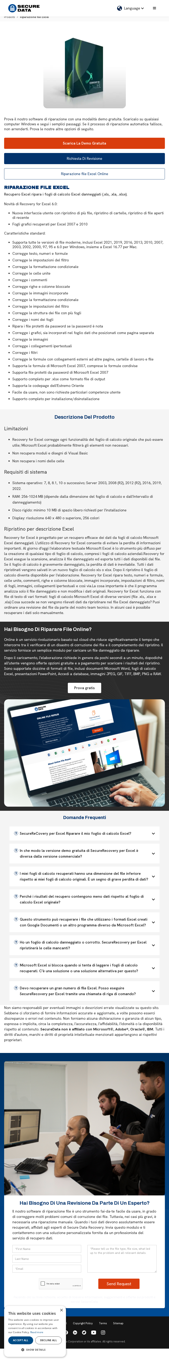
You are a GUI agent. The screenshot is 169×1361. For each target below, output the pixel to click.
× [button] (61, 1310)
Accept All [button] (20, 1340)
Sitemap (118, 1323)
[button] (130, 8)
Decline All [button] (48, 1340)
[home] (24, 8)
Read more (36, 1332)
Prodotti (9, 17)
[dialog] (35, 1331)
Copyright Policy (83, 1323)
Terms (103, 1323)
